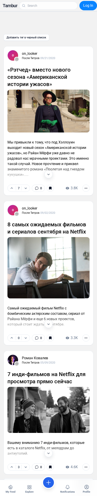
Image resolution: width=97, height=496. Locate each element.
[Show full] (48, 174)
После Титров (30, 58)
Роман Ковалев (35, 358)
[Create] (48, 482)
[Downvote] (25, 188)
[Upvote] (12, 188)
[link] (38, 188)
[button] (10, 5)
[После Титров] (16, 59)
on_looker (29, 53)
